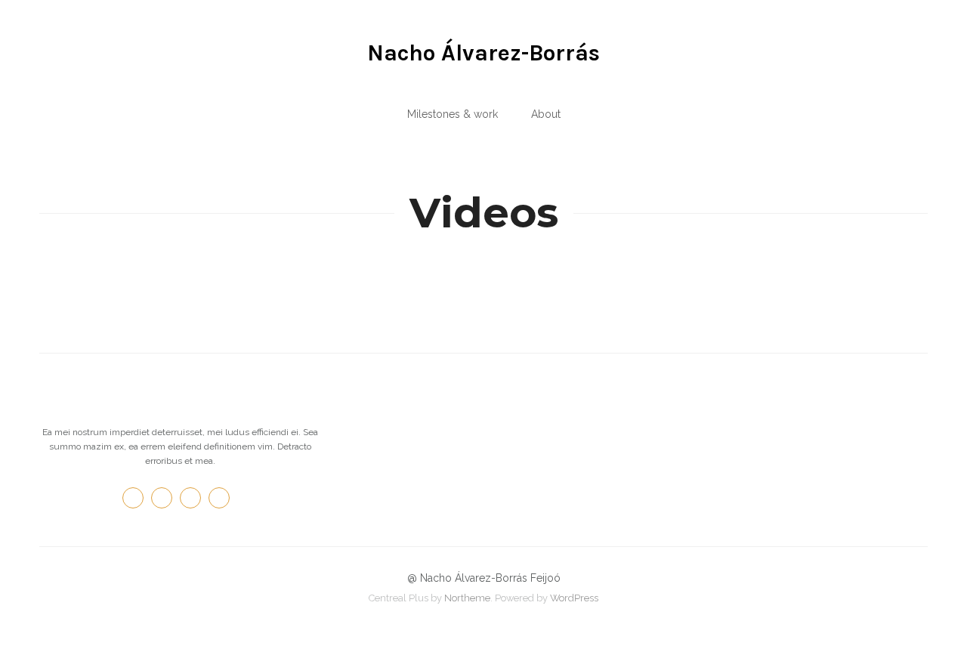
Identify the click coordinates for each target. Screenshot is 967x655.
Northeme (467, 598)
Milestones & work (452, 114)
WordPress (574, 598)
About (546, 114)
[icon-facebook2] (136, 497)
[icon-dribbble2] (223, 497)
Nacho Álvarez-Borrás (483, 52)
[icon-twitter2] (165, 497)
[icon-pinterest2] (194, 497)
